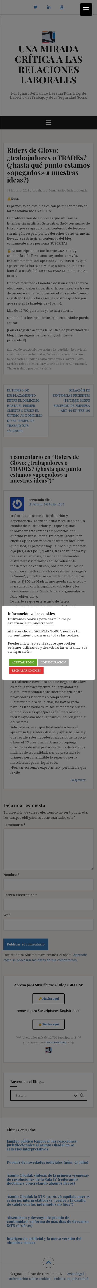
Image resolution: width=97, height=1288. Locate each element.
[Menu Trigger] (86, 9)
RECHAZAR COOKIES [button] (26, 670)
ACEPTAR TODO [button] (23, 662)
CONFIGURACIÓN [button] (53, 662)
